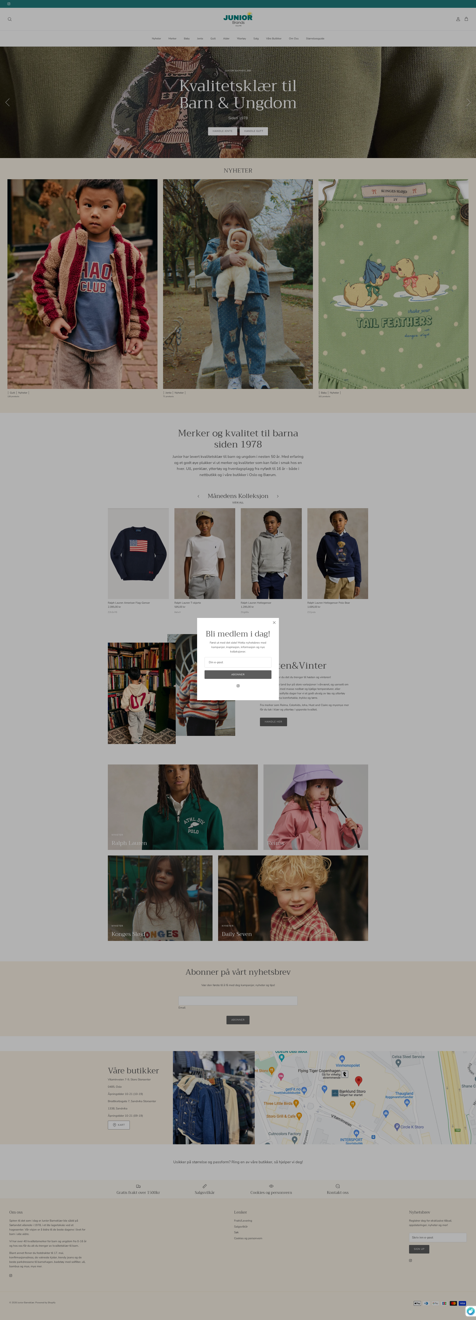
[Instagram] (238, 685)
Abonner (238, 674)
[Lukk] (274, 622)
